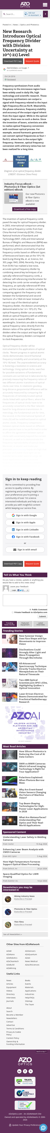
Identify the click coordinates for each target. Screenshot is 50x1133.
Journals (10, 1001)
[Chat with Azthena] (43, 1128)
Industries (29, 994)
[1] (9, 639)
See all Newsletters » (12, 934)
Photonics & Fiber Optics (25, 909)
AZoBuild (10, 964)
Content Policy (12, 1038)
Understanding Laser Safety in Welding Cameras (24, 838)
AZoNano (10, 954)
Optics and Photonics (29, 24)
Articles (9, 984)
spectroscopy (19, 449)
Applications (30, 990)
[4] (9, 683)
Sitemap (28, 1001)
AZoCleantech (12, 961)
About (9, 1008)
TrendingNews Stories (9, 624)
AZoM (8, 951)
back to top (41, 1051)
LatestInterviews (41, 624)
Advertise (10, 1025)
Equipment (11, 987)
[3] (9, 666)
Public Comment (39, 609)
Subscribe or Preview (23, 899)
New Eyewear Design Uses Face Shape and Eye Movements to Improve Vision (33, 639)
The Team (29, 1004)
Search (9, 1011)
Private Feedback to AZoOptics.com (30, 612)
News (15, 24)
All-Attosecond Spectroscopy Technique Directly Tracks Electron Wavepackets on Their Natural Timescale (33, 669)
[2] (9, 653)
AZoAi (27, 958)
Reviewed (11, 79)
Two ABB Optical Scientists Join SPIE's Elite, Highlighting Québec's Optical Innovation (33, 684)
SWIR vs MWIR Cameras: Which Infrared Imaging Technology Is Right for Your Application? (32, 767)
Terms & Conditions (15, 1028)
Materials (29, 987)
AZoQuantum (31, 954)
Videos (9, 990)
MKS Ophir (12, 856)
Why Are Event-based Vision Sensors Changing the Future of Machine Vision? (32, 793)
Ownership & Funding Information (15, 1042)
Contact (9, 1021)
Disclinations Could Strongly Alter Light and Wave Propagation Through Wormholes (32, 653)
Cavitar (11, 844)
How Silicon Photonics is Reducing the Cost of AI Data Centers (32, 754)
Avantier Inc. (13, 881)
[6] (9, 820)
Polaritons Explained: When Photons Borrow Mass (31, 780)
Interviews (11, 997)
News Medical (31, 961)
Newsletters (11, 1018)
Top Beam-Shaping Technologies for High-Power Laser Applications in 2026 (33, 807)
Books (27, 980)
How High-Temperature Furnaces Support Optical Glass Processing (21, 863)
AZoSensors (30, 951)
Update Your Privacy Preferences (26, 1125)
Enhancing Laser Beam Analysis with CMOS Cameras (23, 851)
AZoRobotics (11, 958)
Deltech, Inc (12, 868)
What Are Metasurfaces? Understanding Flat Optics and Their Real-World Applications (32, 821)
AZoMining (11, 968)
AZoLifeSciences (32, 964)
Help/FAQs (29, 997)
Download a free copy (25, 209)
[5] (9, 697)
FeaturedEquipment (25, 624)
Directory (10, 994)
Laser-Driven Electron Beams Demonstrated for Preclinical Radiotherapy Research (33, 697)
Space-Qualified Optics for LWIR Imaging (21, 875)
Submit (42, 616)
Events (28, 984)
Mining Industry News (24, 896)
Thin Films (19, 922)
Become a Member (14, 1015)
